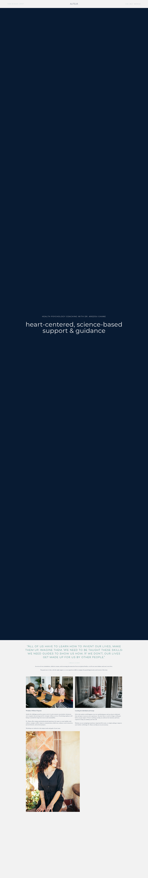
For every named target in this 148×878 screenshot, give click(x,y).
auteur (74, 4)
